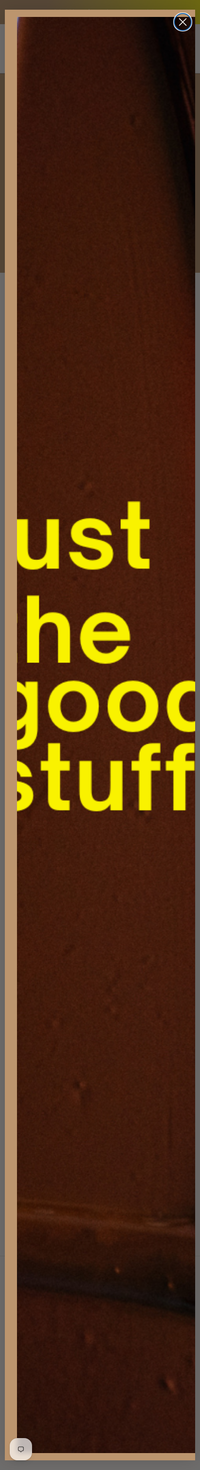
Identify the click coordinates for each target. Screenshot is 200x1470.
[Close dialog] (182, 22)
